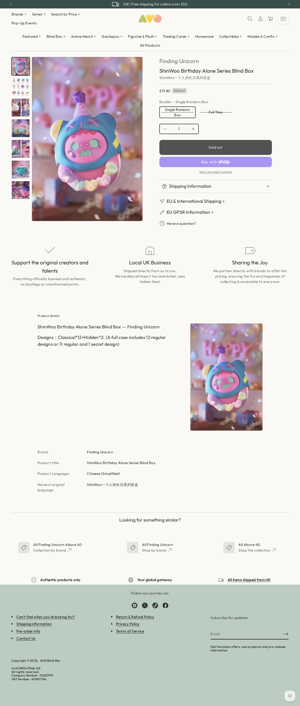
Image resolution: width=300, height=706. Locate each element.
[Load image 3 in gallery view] (21, 87)
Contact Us (26, 638)
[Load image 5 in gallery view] (21, 128)
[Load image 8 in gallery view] (21, 190)
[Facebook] (165, 605)
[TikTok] (155, 605)
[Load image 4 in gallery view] (21, 107)
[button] (250, 19)
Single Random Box (177, 112)
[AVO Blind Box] (150, 18)
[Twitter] (145, 605)
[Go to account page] (260, 19)
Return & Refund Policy (135, 617)
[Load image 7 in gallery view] (21, 169)
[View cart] (271, 19)
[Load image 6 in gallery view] (21, 149)
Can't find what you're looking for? (45, 617)
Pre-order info (28, 631)
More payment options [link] (215, 172)
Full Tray (216, 112)
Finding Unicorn (179, 60)
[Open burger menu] (283, 19)
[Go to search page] (250, 19)
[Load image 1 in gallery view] (21, 66)
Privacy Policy (127, 624)
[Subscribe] (286, 634)
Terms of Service (130, 631)
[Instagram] (134, 605)
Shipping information (34, 624)
